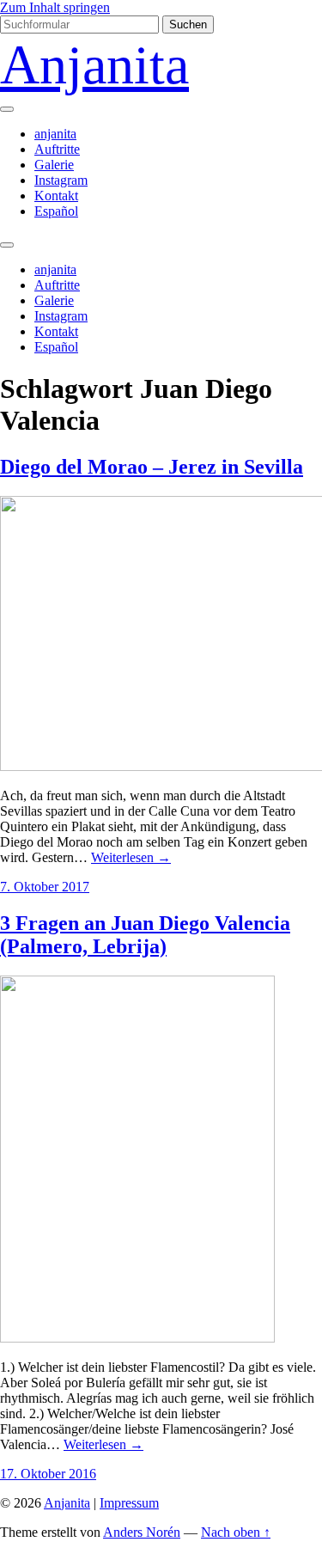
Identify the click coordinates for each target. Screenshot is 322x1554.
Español (56, 211)
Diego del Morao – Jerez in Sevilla (151, 467)
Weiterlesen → (131, 857)
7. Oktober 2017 (44, 886)
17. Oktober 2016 (48, 1473)
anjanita (55, 133)
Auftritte (57, 149)
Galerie (54, 164)
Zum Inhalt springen (55, 7)
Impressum (129, 1503)
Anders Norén (141, 1532)
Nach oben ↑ (235, 1532)
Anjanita (94, 64)
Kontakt (56, 195)
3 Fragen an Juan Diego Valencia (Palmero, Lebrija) (145, 934)
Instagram (61, 180)
